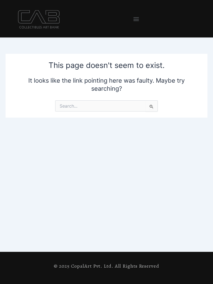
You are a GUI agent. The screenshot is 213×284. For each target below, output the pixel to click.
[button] (136, 18)
